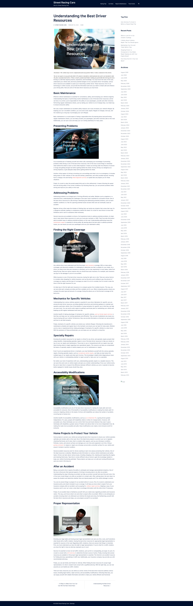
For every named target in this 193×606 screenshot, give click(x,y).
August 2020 (124, 211)
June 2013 (124, 364)
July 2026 (124, 75)
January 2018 (125, 275)
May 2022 (124, 172)
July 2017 (123, 292)
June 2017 (124, 294)
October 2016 (125, 317)
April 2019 (124, 233)
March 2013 (124, 372)
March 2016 (124, 336)
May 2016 (123, 330)
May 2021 (123, 197)
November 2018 (125, 247)
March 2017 (124, 303)
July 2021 (123, 192)
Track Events (131, 3)
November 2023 (125, 133)
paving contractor (59, 445)
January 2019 (125, 242)
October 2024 (125, 111)
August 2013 (124, 358)
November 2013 (125, 350)
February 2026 (125, 83)
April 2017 (124, 300)
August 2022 (124, 169)
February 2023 (125, 155)
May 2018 (123, 264)
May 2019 (123, 230)
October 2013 (125, 353)
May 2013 (123, 366)
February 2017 (125, 305)
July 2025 (124, 92)
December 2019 (125, 219)
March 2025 (124, 103)
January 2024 (125, 128)
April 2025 (124, 100)
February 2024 (125, 125)
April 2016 (124, 333)
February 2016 (125, 339)
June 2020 (124, 217)
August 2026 (124, 72)
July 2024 (124, 117)
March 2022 (124, 178)
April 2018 (124, 267)
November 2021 (125, 189)
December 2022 (125, 161)
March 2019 (124, 236)
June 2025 (124, 94)
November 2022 (125, 164)
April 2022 (124, 175)
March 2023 (124, 153)
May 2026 (124, 80)
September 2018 (125, 253)
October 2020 (125, 205)
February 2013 (125, 375)
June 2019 (124, 228)
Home (81, 25)
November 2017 (125, 280)
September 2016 (125, 319)
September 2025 (126, 89)
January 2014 (125, 344)
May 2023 (124, 147)
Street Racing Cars (64, 2)
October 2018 (125, 250)
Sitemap (72, 603)
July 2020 (124, 214)
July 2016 (123, 325)
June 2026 (124, 78)
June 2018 (124, 261)
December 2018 (125, 244)
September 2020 (126, 208)
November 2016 (125, 314)
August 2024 (124, 114)
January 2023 (125, 158)
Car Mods (110, 3)
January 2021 (125, 200)
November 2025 (125, 86)
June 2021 (124, 194)
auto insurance (90, 265)
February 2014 (125, 341)
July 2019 (123, 225)
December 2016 (125, 311)
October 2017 (125, 283)
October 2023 (125, 136)
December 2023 (125, 130)
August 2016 (124, 322)
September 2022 (126, 167)
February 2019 (125, 239)
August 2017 (124, 289)
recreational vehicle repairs (86, 353)
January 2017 (124, 308)
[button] (138, 3)
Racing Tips (103, 3)
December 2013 (125, 347)
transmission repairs (59, 222)
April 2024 (124, 119)
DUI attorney (71, 553)
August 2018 (124, 255)
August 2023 (124, 139)
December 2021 (125, 186)
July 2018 (123, 258)
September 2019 (125, 222)
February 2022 (125, 180)
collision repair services (93, 486)
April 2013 (124, 369)
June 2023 (124, 144)
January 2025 (125, 108)
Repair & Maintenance (120, 3)
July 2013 (123, 361)
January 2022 (125, 183)
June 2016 (124, 328)
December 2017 (125, 278)
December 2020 (125, 203)
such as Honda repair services (103, 314)
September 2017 (125, 286)
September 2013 (125, 355)
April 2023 (124, 150)
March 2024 (124, 122)
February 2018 (125, 272)
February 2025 (125, 105)
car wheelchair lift (91, 418)
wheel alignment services (79, 177)
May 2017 (123, 297)
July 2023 (124, 141)
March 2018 (124, 269)
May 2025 (124, 97)
